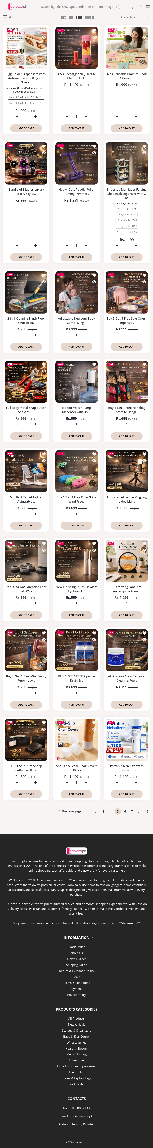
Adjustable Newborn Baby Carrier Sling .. (76, 320)
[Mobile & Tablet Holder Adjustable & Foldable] (26, 471)
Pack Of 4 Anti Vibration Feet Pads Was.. (26, 589)
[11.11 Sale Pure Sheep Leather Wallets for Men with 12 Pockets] (26, 740)
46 (146, 811)
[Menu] (148, 7)
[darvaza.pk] (17, 6)
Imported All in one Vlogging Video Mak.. (127, 499)
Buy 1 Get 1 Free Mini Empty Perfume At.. (26, 678)
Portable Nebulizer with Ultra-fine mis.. (127, 768)
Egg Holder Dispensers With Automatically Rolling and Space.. (26, 78)
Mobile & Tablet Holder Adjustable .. (26, 499)
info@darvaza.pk (81, 1116)
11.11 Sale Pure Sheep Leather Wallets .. (26, 768)
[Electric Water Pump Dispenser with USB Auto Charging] (76, 382)
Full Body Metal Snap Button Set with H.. (26, 410)
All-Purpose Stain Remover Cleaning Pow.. (127, 678)
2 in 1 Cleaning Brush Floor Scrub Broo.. (26, 320)
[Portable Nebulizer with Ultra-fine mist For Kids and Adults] (127, 740)
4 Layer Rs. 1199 (127, 208)
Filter (11, 17)
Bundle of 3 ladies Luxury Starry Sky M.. (26, 191)
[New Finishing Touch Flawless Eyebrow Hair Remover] (76, 561)
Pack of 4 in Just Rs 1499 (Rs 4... (26, 102)
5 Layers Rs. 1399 (126, 214)
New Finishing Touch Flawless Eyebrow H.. (76, 589)
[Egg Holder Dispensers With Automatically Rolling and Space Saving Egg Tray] (26, 48)
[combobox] (82, 6)
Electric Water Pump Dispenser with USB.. (76, 410)
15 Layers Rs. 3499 (127, 226)
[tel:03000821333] (132, 6)
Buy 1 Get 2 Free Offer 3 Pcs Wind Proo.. (76, 499)
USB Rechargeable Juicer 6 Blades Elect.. (76, 76)
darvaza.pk (81, 1142)
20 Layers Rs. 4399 (127, 231)
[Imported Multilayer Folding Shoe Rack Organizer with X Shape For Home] (127, 163)
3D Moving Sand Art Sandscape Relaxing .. (127, 589)
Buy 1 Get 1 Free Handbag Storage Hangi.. (126, 410)
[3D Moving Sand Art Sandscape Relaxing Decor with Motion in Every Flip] (127, 561)
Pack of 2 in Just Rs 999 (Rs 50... (26, 97)
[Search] (117, 7)
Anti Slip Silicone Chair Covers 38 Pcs (76, 768)
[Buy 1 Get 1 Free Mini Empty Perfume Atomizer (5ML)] (26, 650)
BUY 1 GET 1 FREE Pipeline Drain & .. (76, 678)
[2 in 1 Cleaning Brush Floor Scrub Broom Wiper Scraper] (26, 292)
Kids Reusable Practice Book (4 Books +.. (127, 76)
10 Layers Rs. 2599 (127, 220)
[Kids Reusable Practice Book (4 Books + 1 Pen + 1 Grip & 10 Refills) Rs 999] (127, 48)
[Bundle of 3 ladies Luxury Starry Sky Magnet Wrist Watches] (26, 163)
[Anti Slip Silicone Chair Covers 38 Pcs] (76, 740)
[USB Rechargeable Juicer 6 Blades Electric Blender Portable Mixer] (76, 48)
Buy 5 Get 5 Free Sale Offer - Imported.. (127, 320)
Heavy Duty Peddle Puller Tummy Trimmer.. (77, 191)
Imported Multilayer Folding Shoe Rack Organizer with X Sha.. (127, 193)
